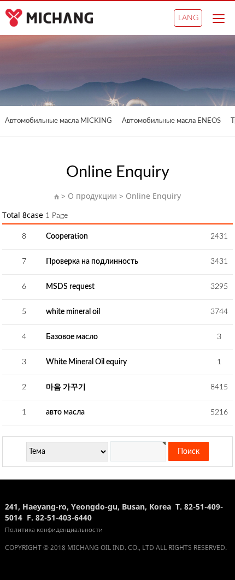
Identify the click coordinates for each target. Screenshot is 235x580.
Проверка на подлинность (92, 261)
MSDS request (70, 287)
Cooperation (67, 236)
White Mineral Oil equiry (86, 362)
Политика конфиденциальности (54, 529)
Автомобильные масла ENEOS (171, 121)
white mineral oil (73, 312)
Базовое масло (72, 337)
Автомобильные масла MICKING (58, 121)
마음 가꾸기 (66, 387)
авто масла (65, 412)
